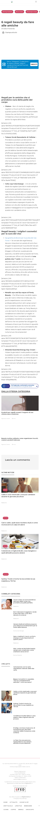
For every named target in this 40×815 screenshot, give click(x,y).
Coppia (13, 809)
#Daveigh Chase (32, 11)
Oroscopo (30, 809)
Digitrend (28, 783)
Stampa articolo (11, 32)
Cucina (5, 809)
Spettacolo (8, 806)
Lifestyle (18, 806)
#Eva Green (19, 11)
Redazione (4, 502)
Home (5, 802)
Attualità (13, 802)
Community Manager (18, 630)
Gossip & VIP (24, 802)
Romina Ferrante (17, 655)
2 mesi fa (8, 418)
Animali (21, 809)
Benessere (28, 806)
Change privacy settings (20, 798)
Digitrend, (3, 418)
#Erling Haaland (7, 11)
